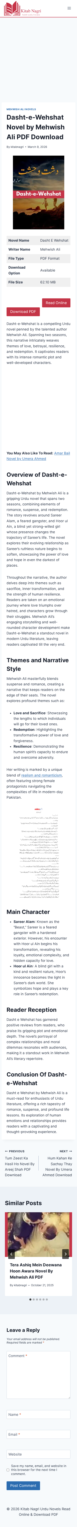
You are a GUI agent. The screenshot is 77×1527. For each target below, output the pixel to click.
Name (14, 1415)
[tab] (30, 1299)
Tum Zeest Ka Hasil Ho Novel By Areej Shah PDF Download (19, 1163)
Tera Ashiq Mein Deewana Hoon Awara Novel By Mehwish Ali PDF (36, 1271)
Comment (17, 1356)
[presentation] (38, 1234)
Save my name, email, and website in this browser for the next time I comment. (38, 1470)
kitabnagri (17, 146)
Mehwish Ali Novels (21, 109)
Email (14, 1434)
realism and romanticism (41, 775)
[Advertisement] (38, 62)
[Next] (65, 1254)
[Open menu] (69, 8)
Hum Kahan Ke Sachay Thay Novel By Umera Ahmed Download (57, 1163)
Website (15, 1454)
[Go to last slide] (11, 1254)
